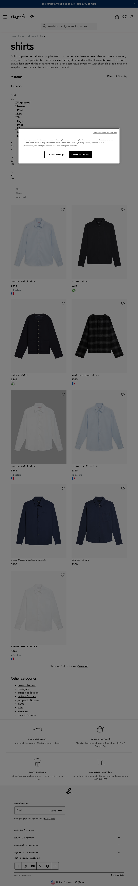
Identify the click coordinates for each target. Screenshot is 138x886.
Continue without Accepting (105, 132)
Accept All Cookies (80, 154)
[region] (69, 145)
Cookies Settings (56, 154)
